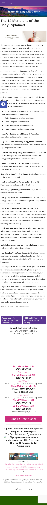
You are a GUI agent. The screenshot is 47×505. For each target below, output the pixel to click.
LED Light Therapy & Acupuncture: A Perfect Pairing (33, 320)
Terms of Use (27, 482)
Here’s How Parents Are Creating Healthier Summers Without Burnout (24, 465)
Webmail (18, 489)
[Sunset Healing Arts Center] (23, 12)
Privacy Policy (38, 482)
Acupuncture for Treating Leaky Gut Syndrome (10, 320)
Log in (30, 489)
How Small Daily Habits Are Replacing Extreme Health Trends (24, 470)
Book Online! (23, 395)
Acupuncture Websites (11, 479)
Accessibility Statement (23, 475)
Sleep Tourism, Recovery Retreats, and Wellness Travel (23, 468)
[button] (3, 104)
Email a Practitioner (23, 419)
